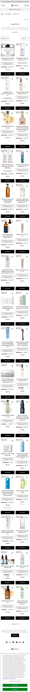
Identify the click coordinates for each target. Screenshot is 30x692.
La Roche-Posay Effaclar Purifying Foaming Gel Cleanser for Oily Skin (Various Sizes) (7, 493)
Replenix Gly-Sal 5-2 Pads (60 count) (7, 454)
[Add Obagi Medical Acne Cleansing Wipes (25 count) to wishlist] (12, 293)
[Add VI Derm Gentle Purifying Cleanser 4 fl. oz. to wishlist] (27, 151)
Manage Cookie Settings (15, 681)
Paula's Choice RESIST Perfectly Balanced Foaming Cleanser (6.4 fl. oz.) (22, 456)
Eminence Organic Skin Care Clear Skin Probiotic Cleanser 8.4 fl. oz (22, 200)
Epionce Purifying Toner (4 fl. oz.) (22, 566)
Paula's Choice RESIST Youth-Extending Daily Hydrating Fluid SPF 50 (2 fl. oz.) (7, 344)
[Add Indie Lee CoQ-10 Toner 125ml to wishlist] (27, 477)
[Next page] (20, 624)
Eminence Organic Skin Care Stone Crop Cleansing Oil (8, 200)
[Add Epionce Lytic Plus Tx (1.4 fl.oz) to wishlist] (27, 256)
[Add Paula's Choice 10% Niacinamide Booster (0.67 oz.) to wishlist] (27, 587)
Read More (15, 32)
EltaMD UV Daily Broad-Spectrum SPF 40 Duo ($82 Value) (8, 166)
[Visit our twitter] (10, 642)
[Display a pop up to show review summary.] (13, 67)
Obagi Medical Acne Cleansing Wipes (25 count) (7, 308)
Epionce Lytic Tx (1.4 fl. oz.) (22, 235)
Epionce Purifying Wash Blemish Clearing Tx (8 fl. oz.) (7, 532)
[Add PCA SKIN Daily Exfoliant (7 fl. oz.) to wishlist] (12, 402)
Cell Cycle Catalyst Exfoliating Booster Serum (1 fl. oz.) (8, 236)
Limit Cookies (15, 685)
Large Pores (15, 24)
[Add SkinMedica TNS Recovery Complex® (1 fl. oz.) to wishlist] (12, 79)
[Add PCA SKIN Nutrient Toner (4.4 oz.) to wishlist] (12, 113)
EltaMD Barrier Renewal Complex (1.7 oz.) (22, 59)
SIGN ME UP (15, 635)
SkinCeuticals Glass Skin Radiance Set (7, 566)
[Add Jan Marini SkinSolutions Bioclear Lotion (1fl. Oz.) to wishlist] (27, 293)
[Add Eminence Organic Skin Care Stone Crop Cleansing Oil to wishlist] (12, 186)
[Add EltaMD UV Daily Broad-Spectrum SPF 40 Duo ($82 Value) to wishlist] (12, 151)
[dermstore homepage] (15, 5)
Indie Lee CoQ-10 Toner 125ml (22, 491)
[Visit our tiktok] (20, 642)
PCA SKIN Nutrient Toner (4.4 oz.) (7, 127)
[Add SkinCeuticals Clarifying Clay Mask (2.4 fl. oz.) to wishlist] (12, 45)
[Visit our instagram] (13, 642)
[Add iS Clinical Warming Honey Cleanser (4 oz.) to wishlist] (27, 517)
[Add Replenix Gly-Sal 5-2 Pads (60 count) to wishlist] (12, 440)
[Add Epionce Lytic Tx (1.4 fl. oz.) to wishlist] (27, 221)
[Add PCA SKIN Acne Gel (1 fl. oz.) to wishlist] (12, 587)
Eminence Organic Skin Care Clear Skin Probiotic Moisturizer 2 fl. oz (7, 380)
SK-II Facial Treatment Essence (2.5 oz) (22, 379)
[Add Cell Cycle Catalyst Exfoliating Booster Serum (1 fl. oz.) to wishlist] (12, 221)
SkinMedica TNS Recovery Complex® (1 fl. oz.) (7, 93)
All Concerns (8, 13)
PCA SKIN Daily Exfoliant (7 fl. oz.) (7, 416)
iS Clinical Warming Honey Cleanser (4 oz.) (22, 531)
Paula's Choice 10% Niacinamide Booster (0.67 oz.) (22, 602)
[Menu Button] (1, 5)
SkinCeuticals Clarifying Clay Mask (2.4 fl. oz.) (7, 59)
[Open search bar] (4, 5)
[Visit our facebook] (6, 642)
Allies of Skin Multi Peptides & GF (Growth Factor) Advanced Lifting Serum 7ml (22, 418)
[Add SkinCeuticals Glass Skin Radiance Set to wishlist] (12, 553)
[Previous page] (9, 624)
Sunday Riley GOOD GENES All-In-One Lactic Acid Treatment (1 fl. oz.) (7, 271)
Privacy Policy (5, 678)
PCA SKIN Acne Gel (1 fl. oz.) (8, 601)
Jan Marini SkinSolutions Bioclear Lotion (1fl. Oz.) (22, 307)
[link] (25, 5)
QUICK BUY (7, 74)
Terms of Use (13, 678)
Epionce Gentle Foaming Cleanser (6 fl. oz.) (22, 92)
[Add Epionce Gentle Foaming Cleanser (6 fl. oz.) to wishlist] (27, 79)
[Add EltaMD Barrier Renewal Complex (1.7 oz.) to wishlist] (27, 45)
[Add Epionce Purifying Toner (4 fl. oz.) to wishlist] (27, 553)
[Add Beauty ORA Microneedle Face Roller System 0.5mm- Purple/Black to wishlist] (27, 329)
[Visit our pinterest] (23, 642)
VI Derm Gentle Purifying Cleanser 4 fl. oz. (22, 165)
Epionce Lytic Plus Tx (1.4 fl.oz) (22, 270)
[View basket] (28, 5)
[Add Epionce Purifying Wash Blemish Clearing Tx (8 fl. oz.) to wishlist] (12, 517)
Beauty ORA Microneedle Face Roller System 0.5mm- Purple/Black (22, 343)
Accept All (15, 689)
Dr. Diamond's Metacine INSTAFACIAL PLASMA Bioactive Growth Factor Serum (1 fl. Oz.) (22, 129)
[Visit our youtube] (16, 642)
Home (2, 13)
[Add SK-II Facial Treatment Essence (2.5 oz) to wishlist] (27, 366)
